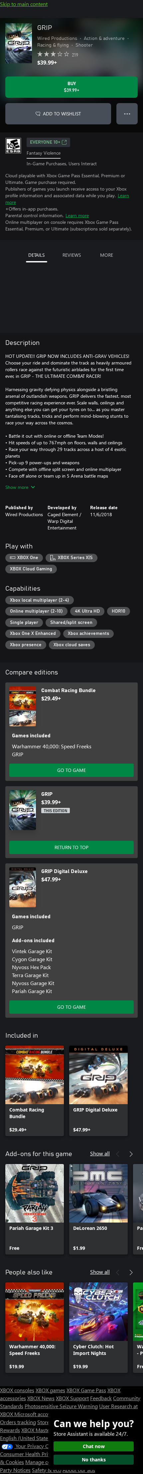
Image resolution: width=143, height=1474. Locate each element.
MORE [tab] (106, 255)
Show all (100, 1153)
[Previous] (117, 1154)
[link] (34, 1091)
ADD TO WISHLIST (62, 113)
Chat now (94, 1446)
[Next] (131, 1154)
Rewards (10, 1429)
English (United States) (26, 1437)
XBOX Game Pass (86, 1390)
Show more (16, 487)
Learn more (77, 215)
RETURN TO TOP (71, 847)
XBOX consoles (17, 1390)
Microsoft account (35, 1413)
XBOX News (41, 1398)
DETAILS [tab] (36, 255)
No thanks (94, 1459)
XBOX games (50, 1390)
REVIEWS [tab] (72, 255)
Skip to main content (24, 3)
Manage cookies (44, 1461)
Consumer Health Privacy (29, 1453)
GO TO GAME (71, 770)
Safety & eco (46, 1469)
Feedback (101, 1398)
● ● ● (127, 113)
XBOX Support (72, 1398)
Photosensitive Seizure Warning (61, 1405)
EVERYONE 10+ (45, 142)
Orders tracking (18, 1421)
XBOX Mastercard (41, 1429)
